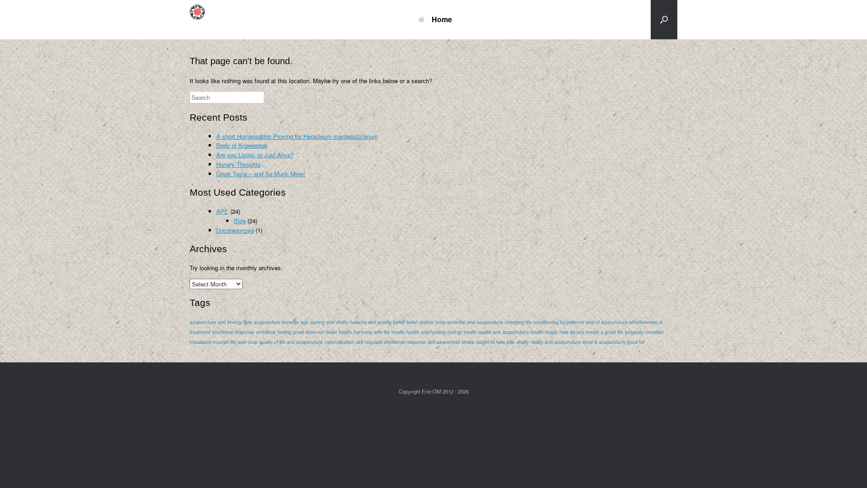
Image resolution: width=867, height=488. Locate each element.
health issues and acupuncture (496, 331)
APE (222, 211)
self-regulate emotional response (391, 341)
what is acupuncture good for (614, 341)
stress (467, 341)
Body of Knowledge (241, 145)
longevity (634, 331)
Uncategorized (235, 230)
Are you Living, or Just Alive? (255, 154)
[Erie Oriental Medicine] (201, 19)
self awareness (444, 341)
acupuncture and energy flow (221, 322)
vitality (522, 341)
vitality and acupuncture (556, 341)
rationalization (339, 341)
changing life (518, 322)
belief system (420, 322)
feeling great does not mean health (314, 331)
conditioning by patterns (558, 322)
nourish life (224, 341)
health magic (544, 331)
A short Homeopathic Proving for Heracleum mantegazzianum (297, 136)
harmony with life (372, 331)
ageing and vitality (329, 322)
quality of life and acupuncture (291, 341)
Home (442, 19)
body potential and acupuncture (469, 322)
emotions (265, 331)
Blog (240, 220)
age (304, 322)
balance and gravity (371, 322)
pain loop (247, 341)
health (398, 331)
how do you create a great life (591, 331)
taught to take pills (495, 341)
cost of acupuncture (607, 322)
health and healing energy (434, 331)
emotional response (233, 331)
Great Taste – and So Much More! (260, 173)
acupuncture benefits (276, 322)
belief (399, 322)
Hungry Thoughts (238, 164)
